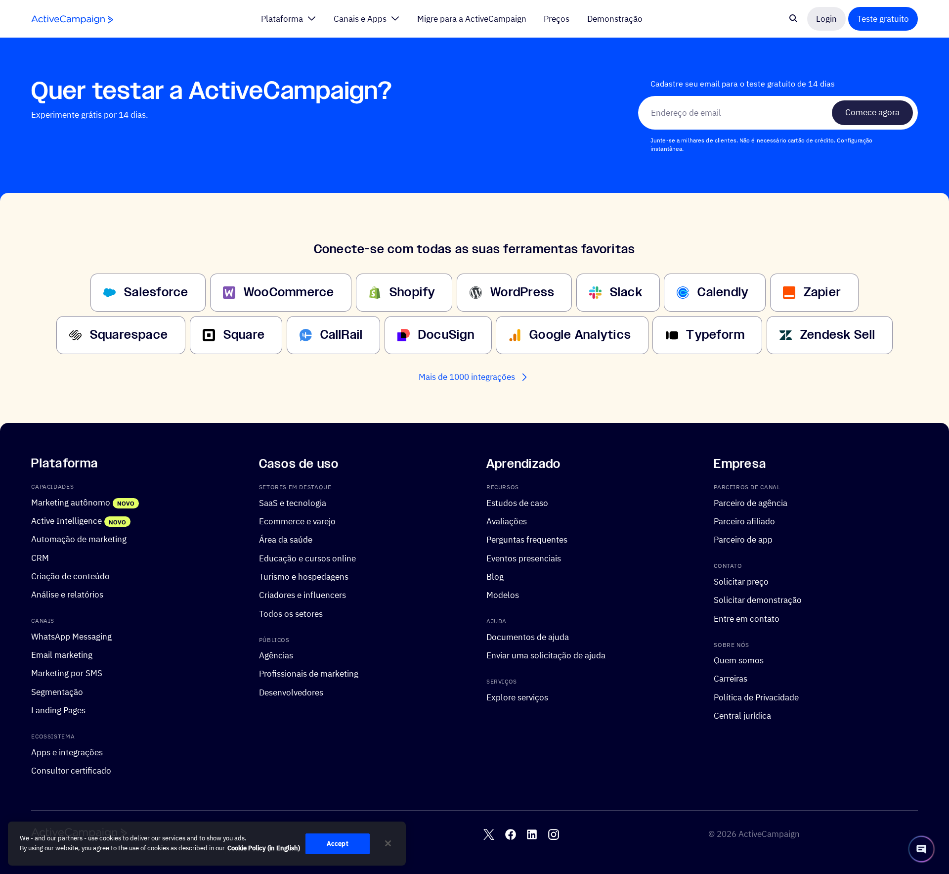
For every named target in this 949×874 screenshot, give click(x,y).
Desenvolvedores (291, 691)
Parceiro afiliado (744, 521)
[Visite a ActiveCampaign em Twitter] (488, 834)
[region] (207, 844)
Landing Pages (58, 710)
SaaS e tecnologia (292, 502)
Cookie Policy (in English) (263, 848)
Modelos (502, 594)
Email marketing (61, 654)
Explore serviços (517, 696)
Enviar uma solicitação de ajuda (545, 655)
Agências (276, 655)
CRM (40, 557)
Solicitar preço (741, 581)
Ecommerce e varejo (297, 521)
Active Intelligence (66, 520)
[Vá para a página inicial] (72, 19)
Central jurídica (742, 715)
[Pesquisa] (793, 18)
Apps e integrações (67, 751)
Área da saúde (285, 539)
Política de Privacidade (756, 696)
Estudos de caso (517, 502)
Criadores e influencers (302, 594)
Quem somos (739, 660)
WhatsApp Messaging (71, 636)
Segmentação (57, 691)
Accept (337, 843)
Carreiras (730, 678)
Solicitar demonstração (758, 599)
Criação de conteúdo (70, 575)
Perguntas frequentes (526, 539)
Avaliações (506, 521)
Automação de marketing (79, 539)
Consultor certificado (71, 770)
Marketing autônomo (70, 501)
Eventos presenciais (523, 557)
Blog (495, 576)
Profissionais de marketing (308, 673)
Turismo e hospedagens (303, 576)
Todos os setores (291, 613)
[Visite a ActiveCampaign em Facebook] (510, 834)
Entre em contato (746, 618)
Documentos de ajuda (527, 636)
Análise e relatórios (67, 594)
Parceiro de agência (750, 502)
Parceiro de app (743, 539)
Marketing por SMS (66, 673)
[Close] (388, 843)
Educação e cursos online (307, 557)
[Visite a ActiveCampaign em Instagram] (553, 834)
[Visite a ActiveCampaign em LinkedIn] (531, 834)
